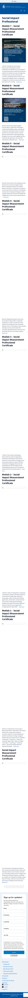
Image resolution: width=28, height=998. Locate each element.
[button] (21, 11)
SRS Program (5, 962)
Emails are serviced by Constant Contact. (10, 948)
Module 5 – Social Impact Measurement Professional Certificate (13, 148)
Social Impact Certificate (8, 980)
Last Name (6, 921)
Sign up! (14, 952)
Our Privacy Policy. (21, 948)
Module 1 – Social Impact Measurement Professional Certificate (13, 615)
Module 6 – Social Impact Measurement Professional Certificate (13, 90)
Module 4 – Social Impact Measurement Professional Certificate (13, 205)
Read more (19, 82)
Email (5, 908)
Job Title (6, 935)
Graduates (4, 978)
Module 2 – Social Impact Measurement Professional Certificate (13, 479)
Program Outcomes (8, 966)
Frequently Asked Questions (10, 973)
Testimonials (5, 976)
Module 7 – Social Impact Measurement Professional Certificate (13, 30)
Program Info (6, 964)
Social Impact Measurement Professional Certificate (9, 754)
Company (6, 928)
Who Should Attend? (8, 969)
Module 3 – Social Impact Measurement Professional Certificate (13, 341)
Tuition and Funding (8, 971)
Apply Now (4, 983)
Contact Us (4, 989)
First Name (6, 915)
